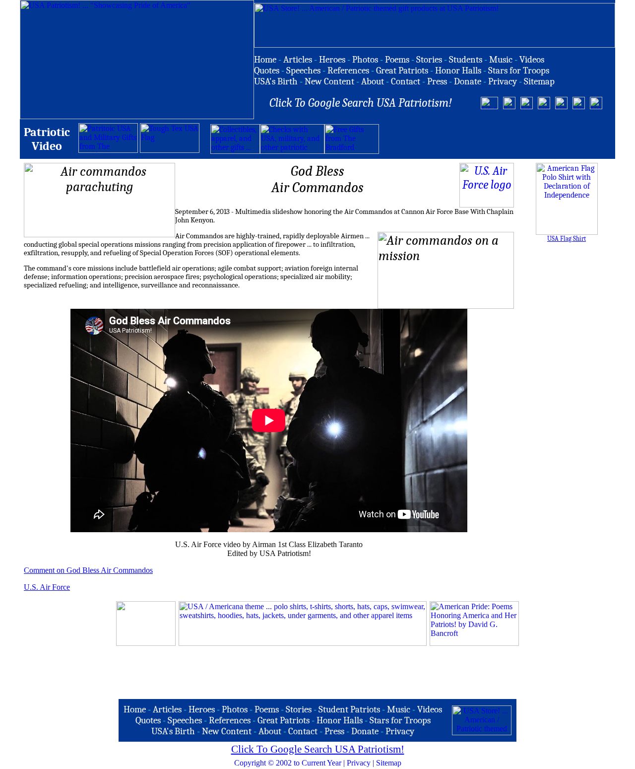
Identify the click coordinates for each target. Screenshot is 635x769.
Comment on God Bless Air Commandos (88, 570)
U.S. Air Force (47, 587)
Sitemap (388, 763)
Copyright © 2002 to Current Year (287, 763)
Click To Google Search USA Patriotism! (317, 749)
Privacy (359, 763)
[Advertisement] (495, 139)
